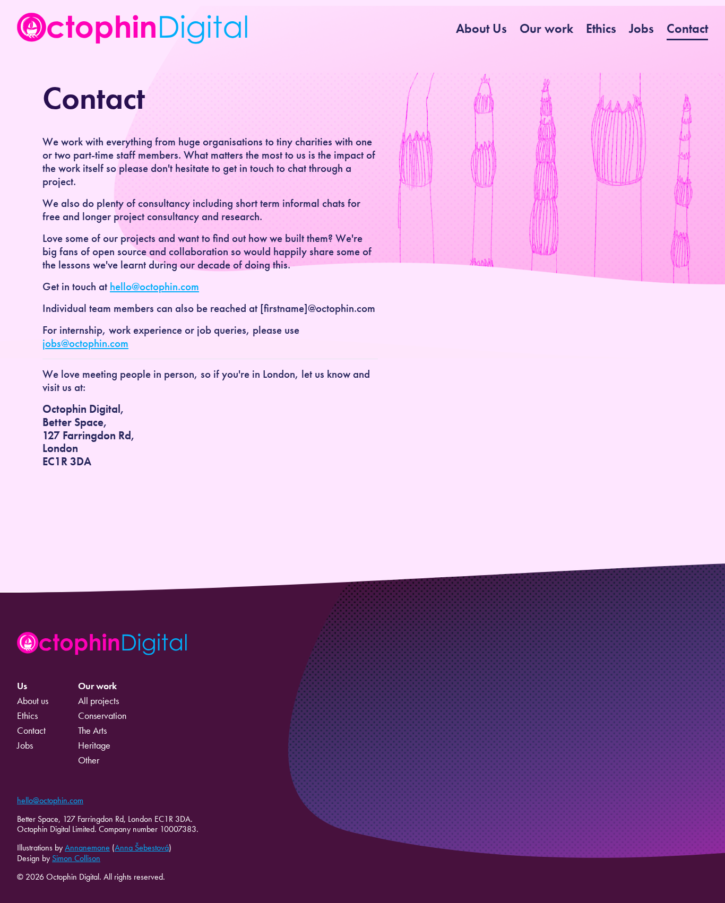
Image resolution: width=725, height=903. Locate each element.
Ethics (601, 28)
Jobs (641, 28)
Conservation (102, 715)
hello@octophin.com (154, 286)
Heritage (94, 745)
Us (22, 686)
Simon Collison (76, 858)
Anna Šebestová (142, 847)
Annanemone (87, 847)
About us (32, 701)
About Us (481, 28)
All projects (98, 701)
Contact (687, 28)
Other (88, 760)
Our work (546, 28)
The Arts (92, 730)
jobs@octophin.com (85, 343)
